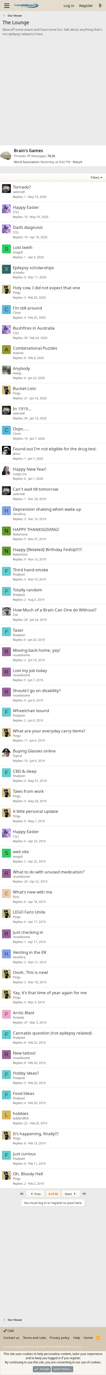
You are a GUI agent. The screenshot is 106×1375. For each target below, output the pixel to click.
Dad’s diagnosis (28, 227)
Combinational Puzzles (35, 348)
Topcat (17, 756)
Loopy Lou (20, 474)
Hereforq (19, 514)
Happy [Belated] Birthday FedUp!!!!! (47, 549)
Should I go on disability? (37, 690)
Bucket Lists (24, 388)
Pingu (16, 292)
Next (69, 1194)
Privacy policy (60, 1337)
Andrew (18, 353)
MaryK (77, 162)
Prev (37, 1194)
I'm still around (27, 308)
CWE (10, 1330)
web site (21, 851)
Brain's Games (28, 150)
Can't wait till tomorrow (35, 489)
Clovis (17, 313)
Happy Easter (26, 207)
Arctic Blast (23, 1012)
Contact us (11, 1337)
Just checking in (28, 932)
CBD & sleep (24, 771)
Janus (16, 454)
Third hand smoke (30, 570)
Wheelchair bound (31, 710)
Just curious (24, 1154)
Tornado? (22, 187)
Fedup (17, 373)
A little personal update (35, 811)
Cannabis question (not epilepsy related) (52, 1033)
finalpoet (19, 574)
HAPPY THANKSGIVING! (36, 529)
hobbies (20, 1113)
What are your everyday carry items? (49, 731)
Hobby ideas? (26, 1073)
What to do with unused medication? (48, 872)
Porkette (18, 1017)
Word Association (26, 162)
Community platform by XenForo (42, 1347)
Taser (18, 630)
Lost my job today (30, 670)
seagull (18, 252)
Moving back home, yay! (36, 650)
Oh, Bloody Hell (28, 1174)
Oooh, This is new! (30, 972)
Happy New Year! (30, 469)
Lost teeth (23, 247)
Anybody (21, 368)
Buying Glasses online (34, 751)
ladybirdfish (21, 1118)
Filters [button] (95, 177)
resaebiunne (21, 655)
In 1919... (22, 408)
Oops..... (21, 429)
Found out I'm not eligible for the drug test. (55, 449)
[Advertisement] (53, 92)
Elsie (16, 897)
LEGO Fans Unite (29, 912)
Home (88, 1337)
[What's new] (100, 5)
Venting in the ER (29, 952)
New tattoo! (24, 1053)
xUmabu (18, 272)
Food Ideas (23, 1093)
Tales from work (28, 791)
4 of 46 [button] (53, 1194)
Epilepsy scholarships (33, 267)
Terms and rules (34, 1337)
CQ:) (16, 212)
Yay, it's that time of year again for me (50, 992)
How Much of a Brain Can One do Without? (54, 610)
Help (76, 1337)
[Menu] (7, 6)
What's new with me (32, 892)
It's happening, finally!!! (36, 1133)
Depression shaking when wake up (47, 509)
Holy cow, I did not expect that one (46, 287)
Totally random (27, 590)
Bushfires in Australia (34, 328)
